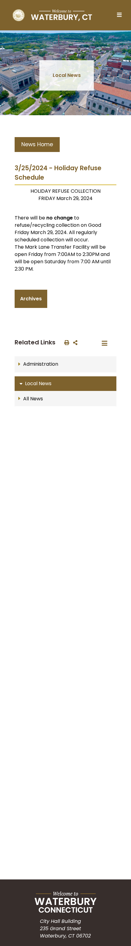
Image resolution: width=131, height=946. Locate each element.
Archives (31, 298)
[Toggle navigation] (121, 15)
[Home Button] (52, 15)
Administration (40, 364)
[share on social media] (74, 342)
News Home (37, 144)
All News (33, 398)
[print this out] (65, 342)
